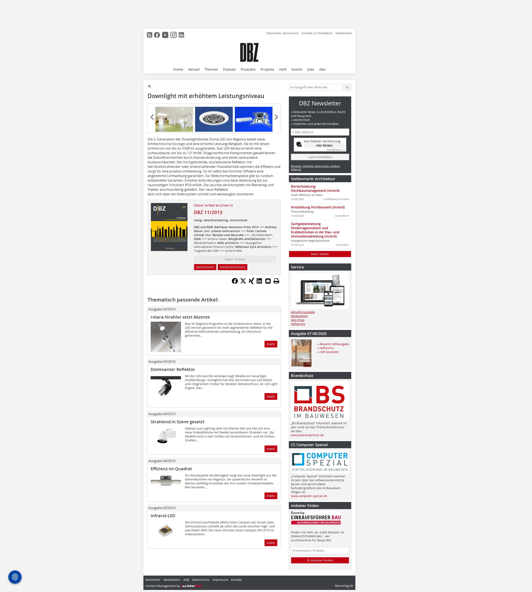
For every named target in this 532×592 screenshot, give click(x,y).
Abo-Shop (297, 320)
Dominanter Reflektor (173, 369)
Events (297, 69)
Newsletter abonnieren (283, 33)
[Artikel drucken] (276, 281)
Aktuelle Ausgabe (303, 312)
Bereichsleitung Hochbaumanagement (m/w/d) (315, 188)
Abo (322, 69)
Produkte (248, 69)
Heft (283, 69)
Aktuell (194, 69)
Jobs (310, 69)
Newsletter (153, 580)
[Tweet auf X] (243, 283)
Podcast (229, 69)
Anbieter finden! (321, 560)
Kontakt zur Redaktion (317, 33)
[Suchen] (347, 87)
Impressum (220, 580)
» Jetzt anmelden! (320, 157)
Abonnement (205, 267)
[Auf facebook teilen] (235, 283)
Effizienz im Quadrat (171, 468)
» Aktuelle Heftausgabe (333, 344)
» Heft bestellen (328, 352)
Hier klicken (324, 145)
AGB (186, 580)
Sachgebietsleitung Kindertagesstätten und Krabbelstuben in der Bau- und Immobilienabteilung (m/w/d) (315, 230)
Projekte (267, 69)
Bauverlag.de (344, 586)
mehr (271, 344)
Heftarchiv (298, 324)
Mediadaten (343, 33)
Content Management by (163, 586)
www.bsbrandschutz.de (307, 435)
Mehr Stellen (320, 254)
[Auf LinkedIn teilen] (260, 283)
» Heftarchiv (325, 348)
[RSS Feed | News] (150, 35)
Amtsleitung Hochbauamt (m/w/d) (318, 207)
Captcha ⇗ (335, 150)
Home (178, 69)
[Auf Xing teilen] (251, 283)
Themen (211, 69)
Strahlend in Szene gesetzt (177, 422)
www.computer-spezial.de (309, 496)
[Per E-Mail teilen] (268, 281)
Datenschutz (200, 580)
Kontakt (236, 580)
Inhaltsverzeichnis (232, 267)
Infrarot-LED (163, 515)
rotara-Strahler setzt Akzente (180, 317)
